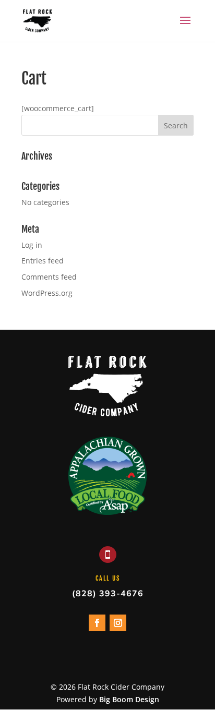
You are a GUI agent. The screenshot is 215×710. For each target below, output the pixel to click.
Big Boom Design (129, 699)
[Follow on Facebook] (97, 623)
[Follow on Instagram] (118, 623)
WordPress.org (47, 293)
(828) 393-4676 (108, 593)
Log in (31, 245)
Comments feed (49, 277)
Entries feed (42, 261)
